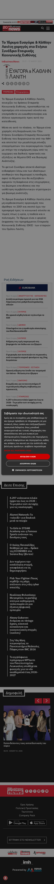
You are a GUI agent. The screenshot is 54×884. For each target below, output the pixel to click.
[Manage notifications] (5, 878)
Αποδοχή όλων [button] (28, 456)
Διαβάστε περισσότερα (35, 446)
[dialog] (27, 442)
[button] (27, 450)
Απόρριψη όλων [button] (28, 463)
